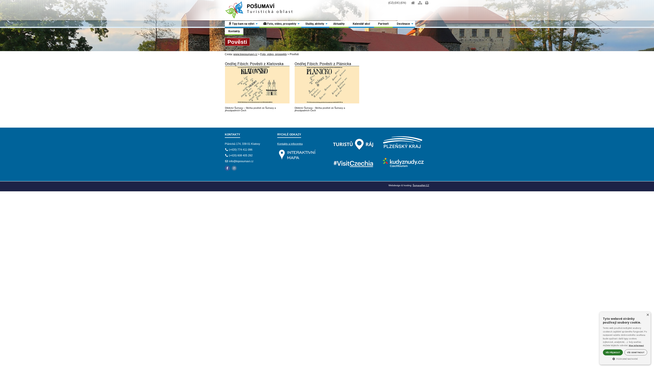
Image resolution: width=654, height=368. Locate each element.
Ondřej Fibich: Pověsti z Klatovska (254, 64)
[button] (625, 358)
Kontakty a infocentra (290, 143)
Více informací (636, 345)
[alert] (625, 338)
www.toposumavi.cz (245, 54)
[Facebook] (227, 168)
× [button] (647, 315)
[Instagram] (234, 168)
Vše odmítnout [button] (635, 352)
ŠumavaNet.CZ (421, 185)
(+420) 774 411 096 (240, 149)
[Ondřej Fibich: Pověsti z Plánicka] (327, 102)
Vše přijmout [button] (613, 352)
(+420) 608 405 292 (241, 155)
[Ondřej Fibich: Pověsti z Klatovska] (257, 102)
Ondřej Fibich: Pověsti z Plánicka (323, 64)
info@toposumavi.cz (241, 161)
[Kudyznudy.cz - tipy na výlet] (403, 166)
